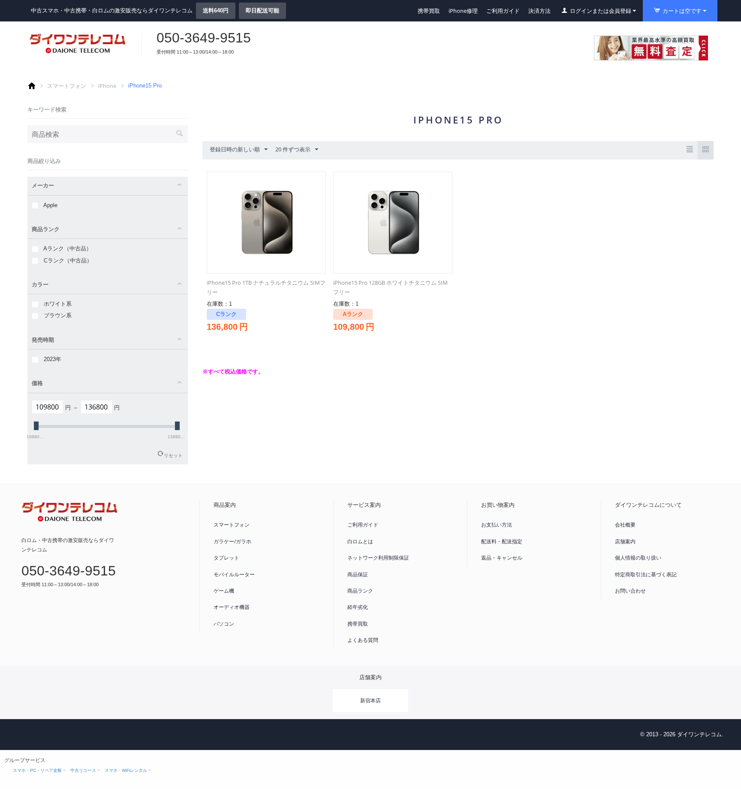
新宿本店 (370, 700)
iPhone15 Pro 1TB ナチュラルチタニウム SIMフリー (266, 287)
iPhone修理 (463, 11)
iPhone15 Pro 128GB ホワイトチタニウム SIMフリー (390, 287)
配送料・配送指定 (501, 541)
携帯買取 (429, 11)
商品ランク (360, 590)
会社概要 (625, 524)
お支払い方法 (496, 524)
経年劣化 (357, 607)
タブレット (226, 557)
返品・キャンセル (501, 557)
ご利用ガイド (503, 11)
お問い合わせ (630, 590)
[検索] (179, 134)
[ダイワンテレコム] (77, 43)
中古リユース (83, 770)
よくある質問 (362, 640)
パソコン (224, 623)
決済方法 (539, 11)
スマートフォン (66, 86)
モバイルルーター (234, 574)
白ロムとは (360, 541)
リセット (173, 455)
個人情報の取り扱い (638, 557)
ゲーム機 (224, 590)
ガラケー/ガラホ (232, 541)
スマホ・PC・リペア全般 (37, 770)
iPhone (107, 86)
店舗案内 (625, 541)
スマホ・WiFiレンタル (126, 770)
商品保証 (357, 574)
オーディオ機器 (232, 607)
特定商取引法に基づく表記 (646, 574)
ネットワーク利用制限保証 (378, 557)
